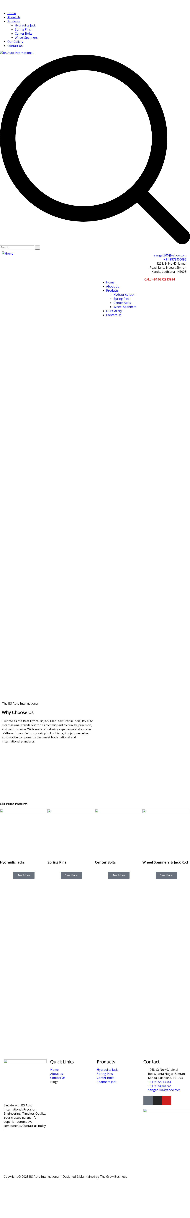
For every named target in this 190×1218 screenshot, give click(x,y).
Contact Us (15, 46)
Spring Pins (23, 29)
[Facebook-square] (148, 1100)
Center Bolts (23, 33)
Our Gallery (15, 42)
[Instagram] (157, 1100)
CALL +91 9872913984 (159, 279)
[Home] (7, 253)
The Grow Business (113, 1177)
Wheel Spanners (26, 38)
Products (13, 21)
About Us (13, 17)
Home (11, 13)
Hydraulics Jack (25, 25)
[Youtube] (166, 1100)
